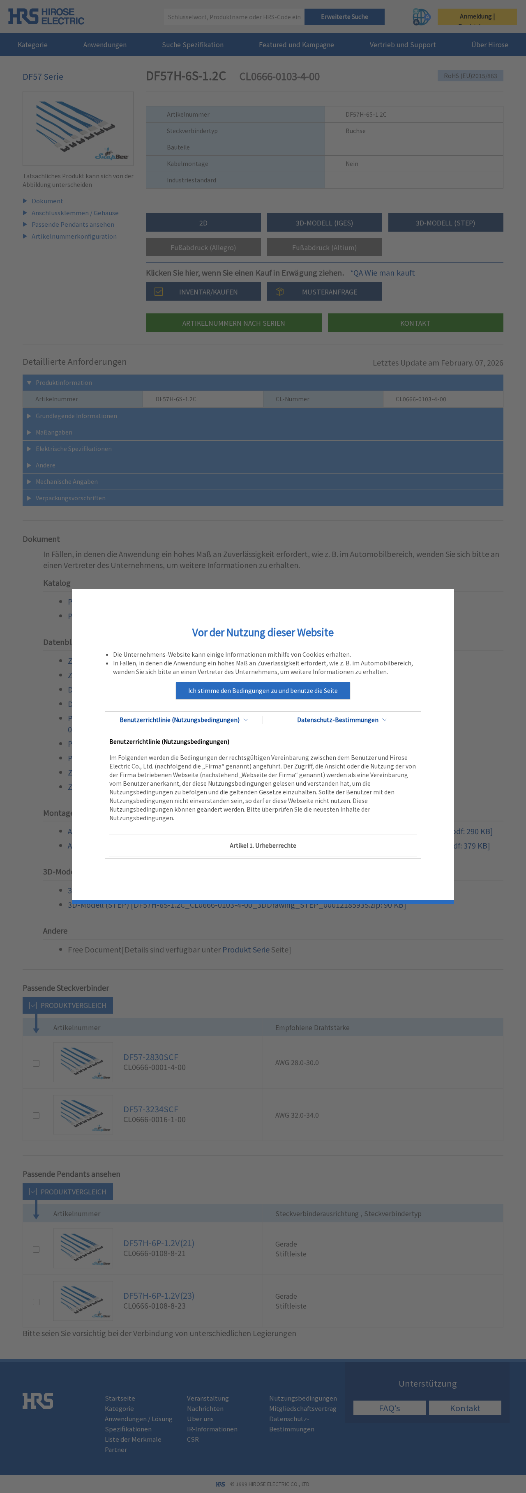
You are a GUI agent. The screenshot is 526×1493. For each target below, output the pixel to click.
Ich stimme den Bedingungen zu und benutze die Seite (263, 690)
